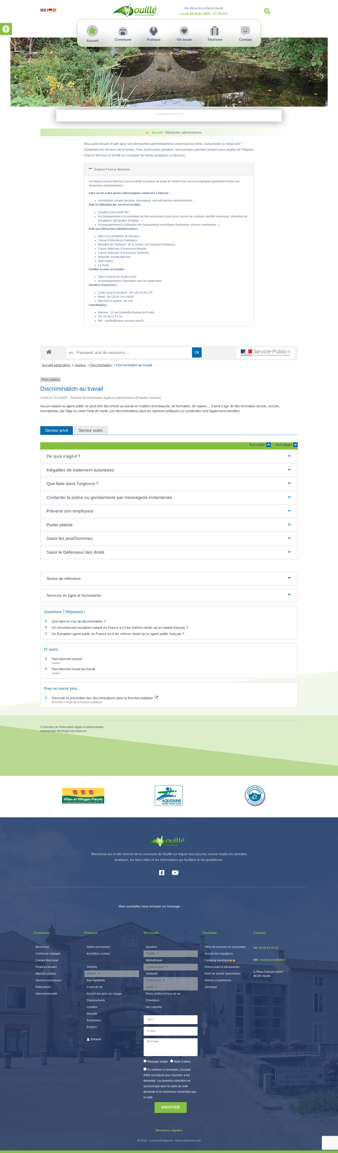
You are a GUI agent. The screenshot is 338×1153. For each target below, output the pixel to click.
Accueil (157, 132)
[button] (6, 29)
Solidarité (152, 973)
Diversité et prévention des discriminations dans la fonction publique (103, 698)
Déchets (92, 967)
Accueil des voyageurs (219, 953)
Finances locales (46, 967)
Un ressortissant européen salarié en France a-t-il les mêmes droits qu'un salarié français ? (120, 627)
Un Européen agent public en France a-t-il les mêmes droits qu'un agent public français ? (118, 634)
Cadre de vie (95, 987)
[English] (42, 10)
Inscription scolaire (98, 953)
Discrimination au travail (134, 365)
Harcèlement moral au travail (73, 669)
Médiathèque (154, 960)
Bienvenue (42, 947)
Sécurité (92, 1013)
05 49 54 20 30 (268, 947)
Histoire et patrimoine (218, 980)
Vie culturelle (154, 1007)
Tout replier (257, 445)
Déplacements (96, 1000)
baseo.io (81, 731)
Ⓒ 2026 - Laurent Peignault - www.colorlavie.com (169, 1140)
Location (92, 1007)
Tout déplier (284, 445)
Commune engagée (48, 953)
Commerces (153, 980)
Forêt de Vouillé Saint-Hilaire (223, 973)
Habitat (91, 973)
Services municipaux (49, 980)
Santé (149, 987)
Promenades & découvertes (222, 967)
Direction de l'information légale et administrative (73, 727)
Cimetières (152, 1000)
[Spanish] (55, 10)
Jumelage (211, 987)
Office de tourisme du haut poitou (225, 947)
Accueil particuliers (56, 365)
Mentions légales (169, 1130)
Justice (80, 365)
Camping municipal (217, 960)
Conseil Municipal (47, 960)
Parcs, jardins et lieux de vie (163, 993)
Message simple (157, 1061)
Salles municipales (98, 947)
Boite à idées (182, 1061)
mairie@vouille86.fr (273, 959)
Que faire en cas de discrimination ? (79, 621)
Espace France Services (112, 169)
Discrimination (101, 365)
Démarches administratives (104, 960)
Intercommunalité (46, 993)
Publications (43, 987)
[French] (46, 10)
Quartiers (151, 947)
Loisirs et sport (155, 967)
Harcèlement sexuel (67, 659)
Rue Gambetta (96, 980)
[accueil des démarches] (49, 351)
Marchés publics (46, 973)
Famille (150, 953)
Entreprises (94, 1020)
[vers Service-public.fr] (265, 353)
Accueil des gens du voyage (104, 993)
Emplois (92, 1027)
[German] (51, 10)
